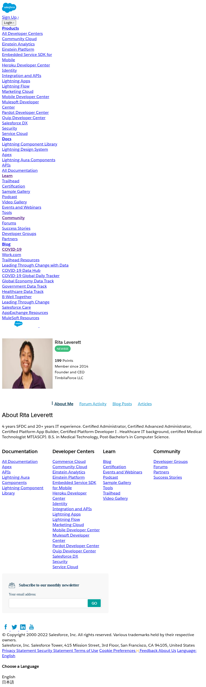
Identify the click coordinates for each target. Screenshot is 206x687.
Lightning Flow (15, 86)
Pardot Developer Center (25, 112)
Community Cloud (19, 38)
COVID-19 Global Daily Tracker (31, 275)
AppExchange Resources (25, 312)
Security (9, 128)
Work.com (11, 254)
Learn (7, 175)
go (94, 603)
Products (10, 28)
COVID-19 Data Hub (21, 270)
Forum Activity (93, 403)
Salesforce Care (16, 307)
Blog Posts (122, 403)
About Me (64, 403)
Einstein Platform (18, 49)
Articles (145, 403)
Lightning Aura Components (28, 159)
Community (13, 217)
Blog (6, 244)
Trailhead (10, 181)
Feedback (149, 650)
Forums (9, 223)
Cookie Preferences (117, 650)
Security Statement (55, 650)
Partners (10, 238)
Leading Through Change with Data (35, 265)
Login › (9, 23)
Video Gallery (14, 202)
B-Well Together (17, 296)
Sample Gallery (16, 191)
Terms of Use (86, 650)
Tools (7, 212)
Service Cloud (15, 133)
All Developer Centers (22, 33)
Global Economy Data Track (28, 281)
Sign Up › (10, 17)
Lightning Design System (25, 149)
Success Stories (16, 228)
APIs (6, 165)
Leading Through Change (25, 302)
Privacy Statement (19, 650)
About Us (167, 650)
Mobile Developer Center (25, 96)
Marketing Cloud (17, 91)
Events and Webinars (21, 207)
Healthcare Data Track (22, 291)
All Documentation (20, 170)
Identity (9, 70)
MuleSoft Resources (20, 317)
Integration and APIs (21, 75)
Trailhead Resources (20, 260)
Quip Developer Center (23, 117)
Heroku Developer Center (26, 65)
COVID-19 (12, 249)
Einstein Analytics (18, 44)
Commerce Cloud (69, 461)
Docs (6, 138)
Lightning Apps (16, 80)
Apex (7, 154)
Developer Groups (19, 233)
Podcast (9, 196)
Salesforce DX (15, 123)
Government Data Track (24, 286)
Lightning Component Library (29, 144)
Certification (13, 186)
